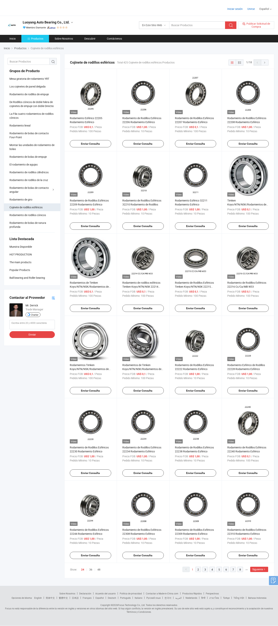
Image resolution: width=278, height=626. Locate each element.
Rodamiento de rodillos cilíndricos (29, 172)
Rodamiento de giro (20, 199)
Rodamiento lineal (19, 125)
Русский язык (153, 597)
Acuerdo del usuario (105, 593)
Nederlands (191, 597)
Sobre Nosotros (64, 38)
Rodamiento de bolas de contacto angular (29, 190)
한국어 (168, 597)
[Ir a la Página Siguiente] (264, 62)
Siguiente (257, 569)
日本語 (75, 597)
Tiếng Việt (239, 597)
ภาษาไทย (214, 597)
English (38, 597)
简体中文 (50, 597)
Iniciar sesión (235, 9)
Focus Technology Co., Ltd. (131, 604)
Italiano (138, 597)
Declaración (85, 593)
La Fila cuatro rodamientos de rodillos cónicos (31, 115)
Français (87, 597)
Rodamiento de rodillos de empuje (29, 94)
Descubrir (90, 38)
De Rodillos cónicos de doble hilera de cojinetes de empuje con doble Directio (31, 104)
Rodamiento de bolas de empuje (28, 156)
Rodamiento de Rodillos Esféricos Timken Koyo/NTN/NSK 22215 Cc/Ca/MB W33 (194, 286)
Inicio (12, 38)
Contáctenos (114, 38)
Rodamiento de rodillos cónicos (27, 215)
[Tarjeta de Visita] (53, 297)
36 (90, 569)
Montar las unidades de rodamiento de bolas (31, 147)
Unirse (251, 9)
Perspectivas (212, 593)
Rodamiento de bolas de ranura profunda (27, 225)
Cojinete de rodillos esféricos (26, 207)
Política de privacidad (131, 593)
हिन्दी (203, 597)
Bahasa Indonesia (257, 597)
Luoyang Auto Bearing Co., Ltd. (46, 22)
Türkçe (226, 597)
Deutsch (112, 597)
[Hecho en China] (28, 7)
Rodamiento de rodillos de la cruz (28, 180)
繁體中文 (63, 597)
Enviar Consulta (90, 143)
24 (82, 569)
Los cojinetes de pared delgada (27, 86)
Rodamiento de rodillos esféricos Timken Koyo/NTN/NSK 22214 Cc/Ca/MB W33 (141, 286)
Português (125, 597)
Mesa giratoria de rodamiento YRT (29, 78)
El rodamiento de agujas (23, 164)
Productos (37, 38)
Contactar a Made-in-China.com (162, 593)
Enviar (32, 334)
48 (98, 569)
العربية (178, 597)
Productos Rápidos (192, 593)
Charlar (34, 314)
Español (100, 597)
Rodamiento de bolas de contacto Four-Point (29, 135)
